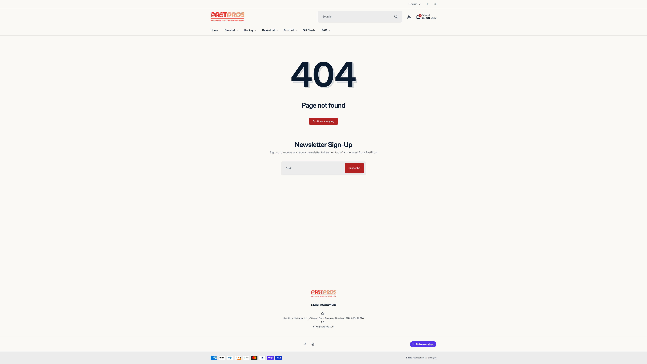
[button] (426, 16)
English (413, 4)
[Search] (396, 16)
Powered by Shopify (428, 358)
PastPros (416, 358)
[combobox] (360, 17)
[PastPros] (323, 295)
